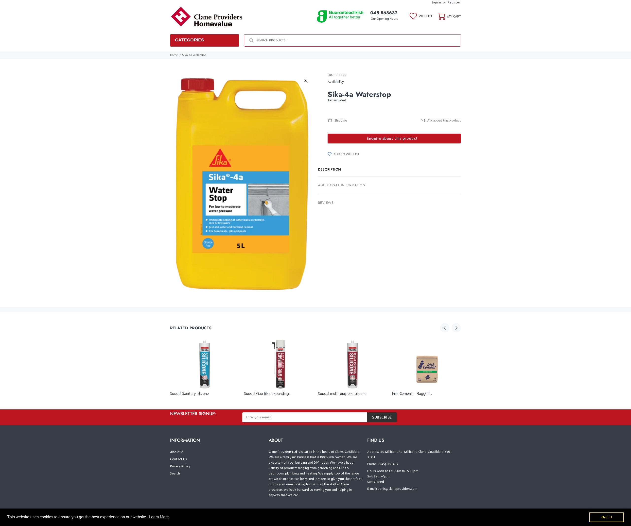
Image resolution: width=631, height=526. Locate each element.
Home (174, 55)
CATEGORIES (189, 39)
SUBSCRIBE (382, 417)
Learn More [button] (159, 517)
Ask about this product (444, 120)
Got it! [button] (606, 517)
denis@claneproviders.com (397, 489)
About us (176, 452)
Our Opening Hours (384, 18)
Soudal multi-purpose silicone (342, 394)
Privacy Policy (180, 466)
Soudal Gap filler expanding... (267, 394)
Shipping (340, 120)
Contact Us (178, 459)
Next (456, 328)
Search (175, 473)
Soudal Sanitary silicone (189, 394)
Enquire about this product (392, 139)
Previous (444, 328)
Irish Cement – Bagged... (412, 394)
